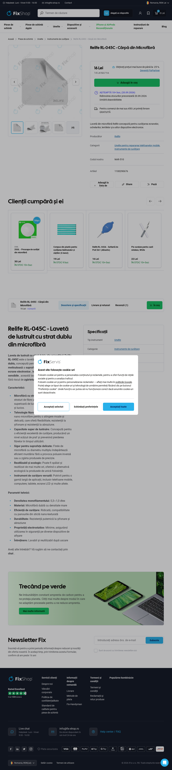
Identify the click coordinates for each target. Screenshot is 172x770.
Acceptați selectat (53, 406)
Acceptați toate (118, 406)
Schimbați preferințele (86, 406)
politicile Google (124, 382)
